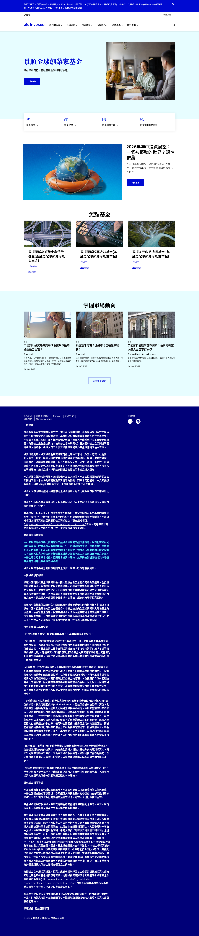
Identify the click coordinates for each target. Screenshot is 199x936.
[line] (138, 421)
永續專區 (116, 25)
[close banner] (173, 4)
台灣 (28, 14)
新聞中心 (57, 416)
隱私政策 (28, 419)
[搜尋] (174, 25)
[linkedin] (130, 421)
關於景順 (131, 25)
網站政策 (69, 416)
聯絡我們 (167, 14)
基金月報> (32, 272)
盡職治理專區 (42, 416)
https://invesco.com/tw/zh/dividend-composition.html (55, 524)
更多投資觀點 (99, 381)
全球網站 (28, 416)
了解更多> (32, 266)
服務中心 (101, 25)
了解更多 (32, 81)
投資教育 (86, 25)
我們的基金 (54, 25)
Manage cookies (44, 419)
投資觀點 (71, 25)
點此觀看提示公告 (73, 7)
